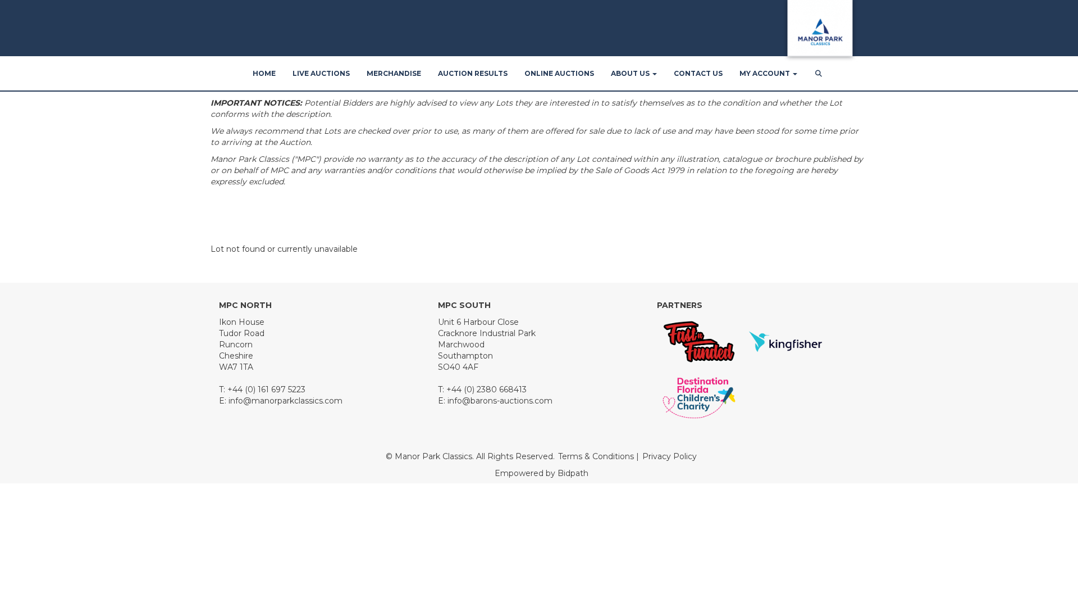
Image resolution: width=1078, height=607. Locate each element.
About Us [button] (631, 73)
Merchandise (394, 73)
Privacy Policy (669, 456)
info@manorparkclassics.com (285, 401)
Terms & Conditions (596, 456)
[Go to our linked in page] (276, 437)
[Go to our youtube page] (299, 437)
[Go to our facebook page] (229, 437)
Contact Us (698, 73)
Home (264, 73)
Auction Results (473, 73)
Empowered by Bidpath (541, 473)
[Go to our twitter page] (253, 437)
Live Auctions (321, 73)
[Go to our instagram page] (323, 437)
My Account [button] (765, 73)
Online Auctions (559, 73)
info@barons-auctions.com (499, 401)
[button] (820, 73)
